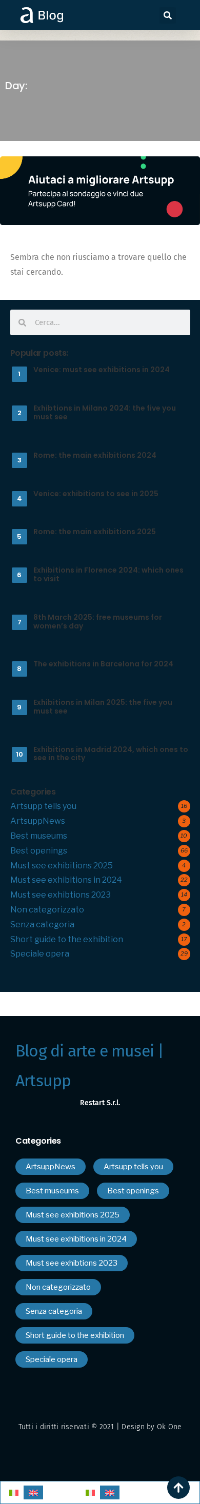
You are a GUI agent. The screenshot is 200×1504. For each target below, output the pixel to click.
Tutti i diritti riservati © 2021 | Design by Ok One (100, 1426)
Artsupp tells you (43, 806)
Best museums (38, 836)
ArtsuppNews (37, 821)
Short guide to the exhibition (66, 939)
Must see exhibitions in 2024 (66, 880)
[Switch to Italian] (14, 1492)
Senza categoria (42, 924)
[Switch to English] (33, 1492)
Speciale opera (39, 954)
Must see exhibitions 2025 (61, 865)
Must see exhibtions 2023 (60, 895)
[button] (167, 15)
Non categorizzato (47, 909)
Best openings (38, 851)
